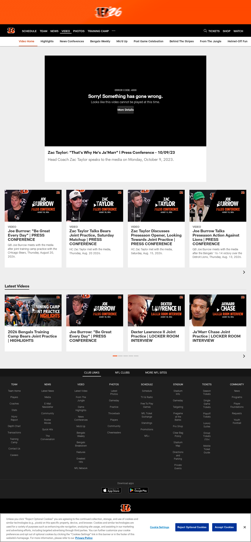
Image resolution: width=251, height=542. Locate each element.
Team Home (14, 390)
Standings (146, 422)
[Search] (205, 30)
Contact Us (14, 448)
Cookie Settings (159, 527)
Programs (237, 397)
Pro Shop (178, 426)
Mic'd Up (80, 426)
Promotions (147, 429)
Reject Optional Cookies (192, 527)
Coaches (14, 403)
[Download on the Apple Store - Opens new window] (111, 490)
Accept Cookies (224, 527)
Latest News (47, 390)
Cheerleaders (114, 432)
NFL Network (80, 468)
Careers (14, 455)
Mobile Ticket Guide (206, 449)
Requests (237, 413)
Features (80, 452)
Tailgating (178, 406)
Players (14, 397)
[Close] (244, 527)
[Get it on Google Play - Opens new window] (138, 492)
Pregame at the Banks (178, 416)
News (237, 390)
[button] (125, 110)
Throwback (114, 413)
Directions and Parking (178, 455)
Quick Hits (47, 429)
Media (48, 397)
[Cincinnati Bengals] (125, 508)
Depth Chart (14, 426)
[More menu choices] (113, 30)
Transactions (14, 432)
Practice (114, 406)
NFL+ (146, 435)
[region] (125, 527)
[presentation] (244, 273)
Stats (14, 410)
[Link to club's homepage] (11, 30)
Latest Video (81, 390)
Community (47, 413)
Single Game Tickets (207, 403)
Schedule (147, 390)
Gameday (114, 400)
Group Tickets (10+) (207, 436)
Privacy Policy (84, 537)
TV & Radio (147, 397)
